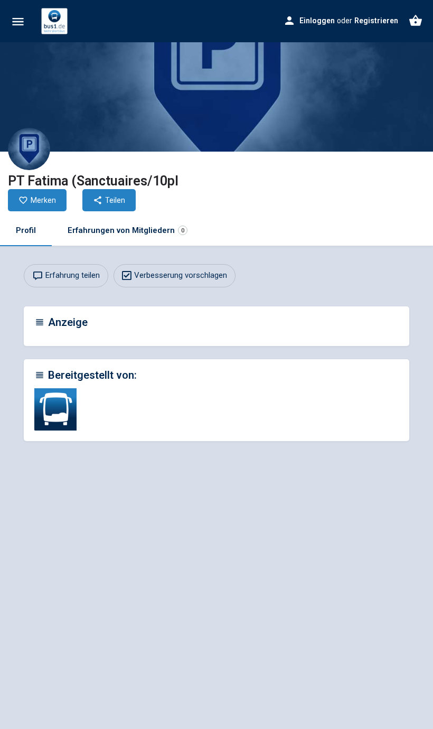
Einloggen (317, 20)
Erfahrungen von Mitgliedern (126, 230)
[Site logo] (55, 21)
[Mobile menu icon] (18, 21)
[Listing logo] (29, 149)
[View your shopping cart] (415, 20)
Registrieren (376, 20)
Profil (26, 230)
